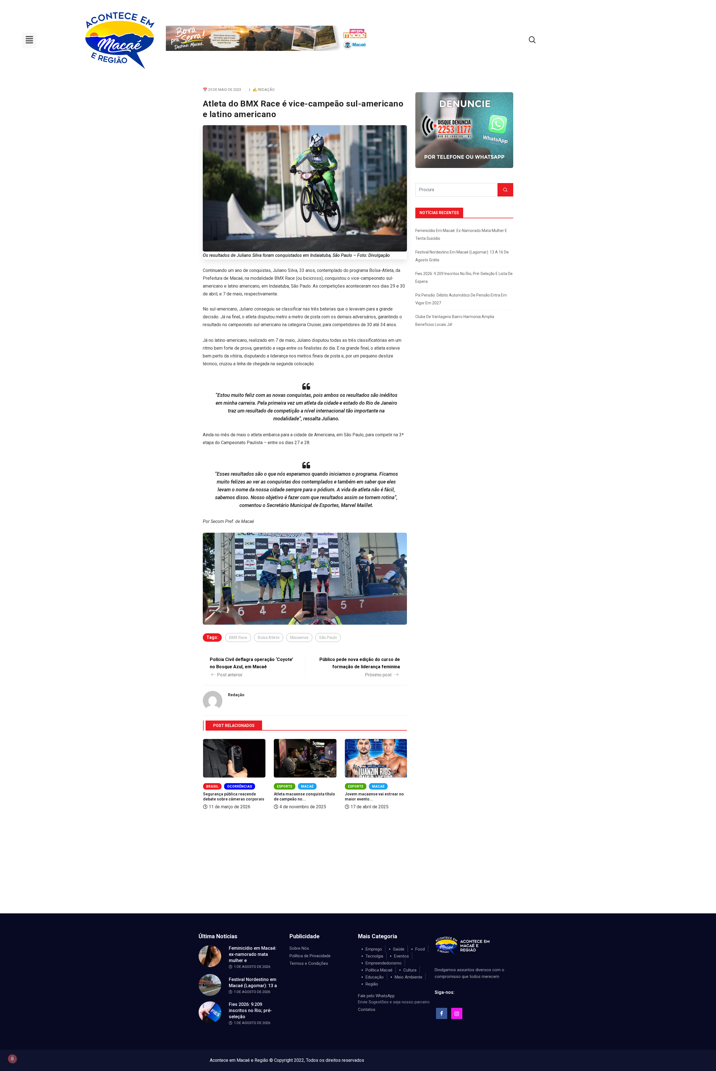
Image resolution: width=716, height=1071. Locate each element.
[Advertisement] (358, 871)
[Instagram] (456, 1013)
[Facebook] (441, 1013)
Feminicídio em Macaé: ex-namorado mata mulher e (252, 954)
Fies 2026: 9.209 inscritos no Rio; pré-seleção (250, 1010)
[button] (29, 40)
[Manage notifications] (12, 1058)
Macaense (299, 637)
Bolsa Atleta (268, 637)
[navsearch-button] (525, 40)
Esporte (284, 786)
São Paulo (328, 637)
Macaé (307, 786)
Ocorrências (239, 786)
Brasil (212, 786)
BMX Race (238, 637)
